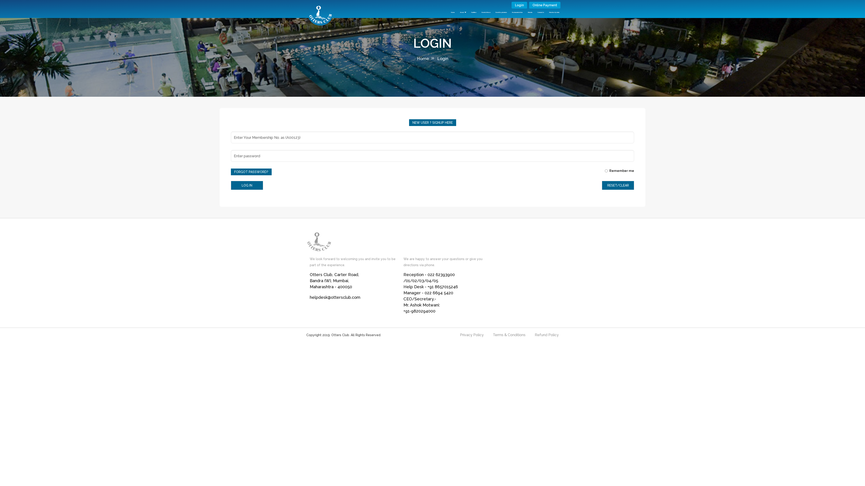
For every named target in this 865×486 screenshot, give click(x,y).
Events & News (486, 12)
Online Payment (545, 5)
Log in (247, 185)
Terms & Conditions (509, 335)
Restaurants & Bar (517, 12)
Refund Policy (547, 335)
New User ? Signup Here (432, 122)
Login (519, 5)
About (462, 12)
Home (453, 12)
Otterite (530, 12)
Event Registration (501, 12)
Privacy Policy (472, 335)
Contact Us (540, 12)
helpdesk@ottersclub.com (335, 297)
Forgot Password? (251, 172)
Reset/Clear (618, 185)
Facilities (473, 12)
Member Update (554, 12)
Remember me (621, 171)
